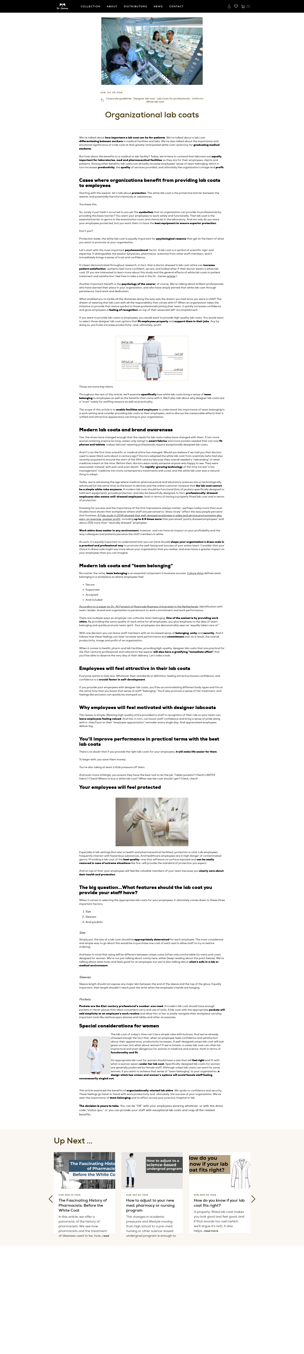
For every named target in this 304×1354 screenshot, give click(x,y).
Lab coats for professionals (173, 98)
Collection (90, 6)
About (112, 6)
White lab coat (155, 101)
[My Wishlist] (236, 6)
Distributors (135, 6)
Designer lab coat (144, 98)
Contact (176, 6)
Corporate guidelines (119, 98)
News (158, 6)
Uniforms (197, 98)
